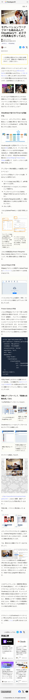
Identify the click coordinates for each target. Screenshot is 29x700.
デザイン (5, 43)
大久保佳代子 (8, 384)
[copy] (25, 339)
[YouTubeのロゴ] (27, 691)
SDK (6, 148)
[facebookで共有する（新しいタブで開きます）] (23, 47)
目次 (24, 6)
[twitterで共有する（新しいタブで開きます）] (27, 47)
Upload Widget (10, 158)
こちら (11, 620)
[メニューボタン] (2, 2)
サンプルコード (7, 271)
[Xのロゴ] (23, 691)
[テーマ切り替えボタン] (27, 2)
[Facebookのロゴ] (19, 691)
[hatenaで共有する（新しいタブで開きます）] (20, 47)
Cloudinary (12, 43)
